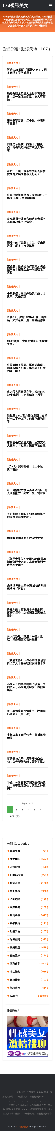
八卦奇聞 (29, 899)
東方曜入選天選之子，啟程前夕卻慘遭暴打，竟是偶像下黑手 (26, 393)
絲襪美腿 (29, 850)
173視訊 (31, 1092)
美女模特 (29, 859)
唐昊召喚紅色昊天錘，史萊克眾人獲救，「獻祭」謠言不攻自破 (26, 444)
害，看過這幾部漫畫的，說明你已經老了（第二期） (26, 712)
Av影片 (29, 995)
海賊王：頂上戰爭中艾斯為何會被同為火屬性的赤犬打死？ (26, 172)
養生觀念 (29, 971)
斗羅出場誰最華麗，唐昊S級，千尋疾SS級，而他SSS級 (27, 196)
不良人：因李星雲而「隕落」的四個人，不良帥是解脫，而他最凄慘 (26, 687)
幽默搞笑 (29, 907)
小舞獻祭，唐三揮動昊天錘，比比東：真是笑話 (26, 295)
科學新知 (29, 923)
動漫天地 (13, 63)
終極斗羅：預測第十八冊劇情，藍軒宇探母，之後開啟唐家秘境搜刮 (26, 612)
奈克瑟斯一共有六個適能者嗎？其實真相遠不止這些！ (26, 220)
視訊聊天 (29, 987)
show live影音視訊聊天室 (34, 1109)
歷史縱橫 (29, 915)
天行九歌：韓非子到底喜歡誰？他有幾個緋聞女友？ (26, 515)
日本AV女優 (29, 875)
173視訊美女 (22, 1126)
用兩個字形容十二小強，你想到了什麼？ (26, 122)
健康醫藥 (29, 979)
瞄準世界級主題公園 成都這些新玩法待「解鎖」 (26, 587)
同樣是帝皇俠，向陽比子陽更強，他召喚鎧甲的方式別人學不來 (26, 147)
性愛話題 (29, 883)
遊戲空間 (29, 939)
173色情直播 (21, 1096)
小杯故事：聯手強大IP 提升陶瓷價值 (26, 736)
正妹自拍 (29, 867)
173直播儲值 (28, 1113)
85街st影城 (42, 1092)
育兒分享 (29, 963)
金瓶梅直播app (37, 1096)
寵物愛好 (29, 955)
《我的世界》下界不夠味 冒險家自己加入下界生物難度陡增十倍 (26, 662)
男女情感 (29, 891)
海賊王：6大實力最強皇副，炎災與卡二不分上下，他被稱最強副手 (27, 418)
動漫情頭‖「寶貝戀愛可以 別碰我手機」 (27, 342)
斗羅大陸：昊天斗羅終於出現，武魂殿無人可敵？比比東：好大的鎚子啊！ (26, 367)
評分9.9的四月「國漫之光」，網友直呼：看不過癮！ (27, 71)
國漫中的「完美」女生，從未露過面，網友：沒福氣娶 (26, 244)
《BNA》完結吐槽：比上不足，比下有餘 (26, 468)
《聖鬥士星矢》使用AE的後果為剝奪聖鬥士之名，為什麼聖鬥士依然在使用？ (26, 561)
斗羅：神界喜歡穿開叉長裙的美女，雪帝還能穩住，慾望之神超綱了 (26, 785)
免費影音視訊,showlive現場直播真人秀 (27, 1105)
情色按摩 (20, 1092)
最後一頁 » (14, 816)
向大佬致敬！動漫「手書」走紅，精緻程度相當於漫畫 (25, 638)
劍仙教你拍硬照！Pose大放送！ (26, 538)
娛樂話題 (29, 947)
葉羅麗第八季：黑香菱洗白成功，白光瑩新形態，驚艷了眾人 (26, 760)
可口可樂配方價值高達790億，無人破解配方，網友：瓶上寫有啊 (27, 492)
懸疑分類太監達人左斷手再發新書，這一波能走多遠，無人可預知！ (26, 96)
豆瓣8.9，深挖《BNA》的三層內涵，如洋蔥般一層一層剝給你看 (27, 319)
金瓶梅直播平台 (44, 1113)
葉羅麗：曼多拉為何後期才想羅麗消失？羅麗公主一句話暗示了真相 (26, 269)
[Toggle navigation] (50, 4)
